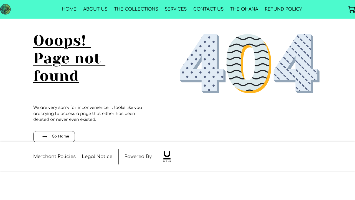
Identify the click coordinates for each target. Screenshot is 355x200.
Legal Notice (97, 156)
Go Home (60, 136)
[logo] (167, 156)
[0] (351, 9)
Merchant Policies (54, 156)
